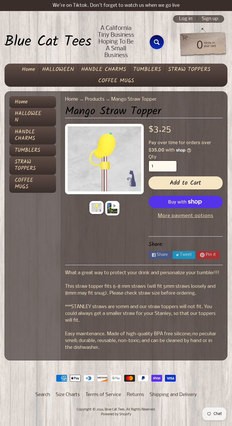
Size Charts (68, 394)
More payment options (185, 216)
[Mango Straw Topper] (96, 207)
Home (28, 69)
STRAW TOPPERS (189, 69)
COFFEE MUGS (116, 80)
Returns (135, 394)
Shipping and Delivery (173, 394)
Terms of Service (103, 394)
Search (42, 394)
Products (94, 99)
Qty (152, 157)
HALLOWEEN (58, 69)
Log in (185, 19)
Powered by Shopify (116, 414)
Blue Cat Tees (48, 42)
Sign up (210, 19)
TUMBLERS (147, 69)
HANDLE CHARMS (103, 69)
